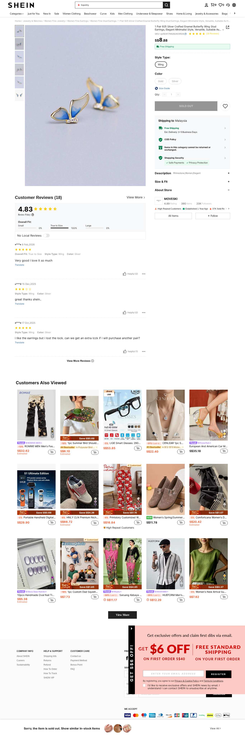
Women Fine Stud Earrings (103, 21)
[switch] (46, 235)
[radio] (161, 64)
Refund (47, 665)
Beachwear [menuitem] (90, 13)
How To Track (50, 673)
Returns (47, 660)
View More (122, 614)
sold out (186, 106)
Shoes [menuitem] (169, 13)
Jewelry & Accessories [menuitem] (206, 13)
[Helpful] (124, 274)
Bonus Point (76, 665)
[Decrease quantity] (164, 94)
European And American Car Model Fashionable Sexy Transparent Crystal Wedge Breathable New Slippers (208, 446)
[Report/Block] (144, 274)
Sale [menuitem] (56, 13)
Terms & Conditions (213, 680)
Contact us (75, 656)
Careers (21, 660)
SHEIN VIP (49, 677)
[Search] (166, 5)
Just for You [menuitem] (34, 13)
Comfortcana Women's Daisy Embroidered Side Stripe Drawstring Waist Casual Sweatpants (209, 517)
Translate (19, 265)
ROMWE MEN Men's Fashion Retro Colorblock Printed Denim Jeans (37, 446)
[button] (228, 5)
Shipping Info (50, 656)
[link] (213, 5)
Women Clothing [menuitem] (72, 13)
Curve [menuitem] (103, 13)
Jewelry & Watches (32, 21)
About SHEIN (23, 656)
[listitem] (36, 424)
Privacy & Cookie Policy (187, 680)
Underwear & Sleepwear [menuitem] (149, 13)
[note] (79, 438)
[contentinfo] (178, 715)
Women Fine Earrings (77, 21)
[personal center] (206, 5)
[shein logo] (21, 5)
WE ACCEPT (130, 709)
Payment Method (78, 660)
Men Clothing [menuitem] (125, 13)
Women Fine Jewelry (54, 21)
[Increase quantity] (178, 94)
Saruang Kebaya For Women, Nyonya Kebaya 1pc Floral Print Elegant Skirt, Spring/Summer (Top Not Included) (123, 595)
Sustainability (23, 665)
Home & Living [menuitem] (184, 13)
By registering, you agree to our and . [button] (183, 681)
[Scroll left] (230, 13)
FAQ (72, 669)
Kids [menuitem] (112, 13)
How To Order (50, 669)
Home (18, 21)
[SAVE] (225, 106)
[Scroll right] (234, 13)
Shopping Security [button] (174, 158)
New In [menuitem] (47, 13)
